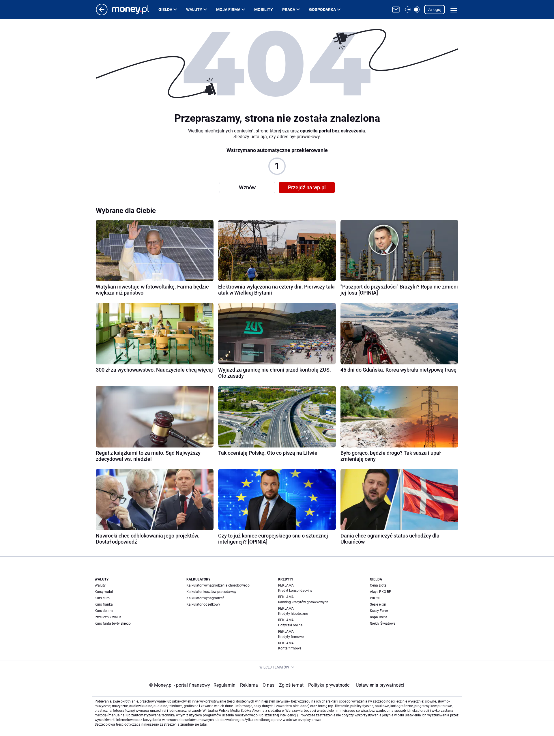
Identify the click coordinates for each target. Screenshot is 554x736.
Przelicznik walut (108, 617)
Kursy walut (104, 592)
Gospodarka (322, 9)
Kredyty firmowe (291, 637)
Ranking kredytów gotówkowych (303, 602)
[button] (412, 9)
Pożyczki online (290, 625)
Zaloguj (434, 9)
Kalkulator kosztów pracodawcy (211, 592)
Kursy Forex (379, 611)
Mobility (263, 9)
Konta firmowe (289, 648)
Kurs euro (102, 598)
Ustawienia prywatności (378, 685)
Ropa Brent (378, 617)
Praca (288, 9)
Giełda (165, 9)
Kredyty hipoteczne (293, 614)
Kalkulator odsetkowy (203, 604)
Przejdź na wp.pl (307, 187)
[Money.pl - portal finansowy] (135, 9)
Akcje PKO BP (380, 592)
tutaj (203, 724)
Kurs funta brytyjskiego (113, 623)
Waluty (194, 9)
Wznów (247, 187)
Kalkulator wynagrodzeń (205, 598)
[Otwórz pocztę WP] (395, 9)
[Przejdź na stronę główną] (102, 13)
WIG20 (375, 598)
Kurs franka (104, 604)
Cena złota (378, 585)
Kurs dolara (104, 611)
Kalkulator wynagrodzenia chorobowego (218, 585)
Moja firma (228, 9)
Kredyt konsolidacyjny (295, 591)
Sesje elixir (378, 604)
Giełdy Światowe (382, 623)
